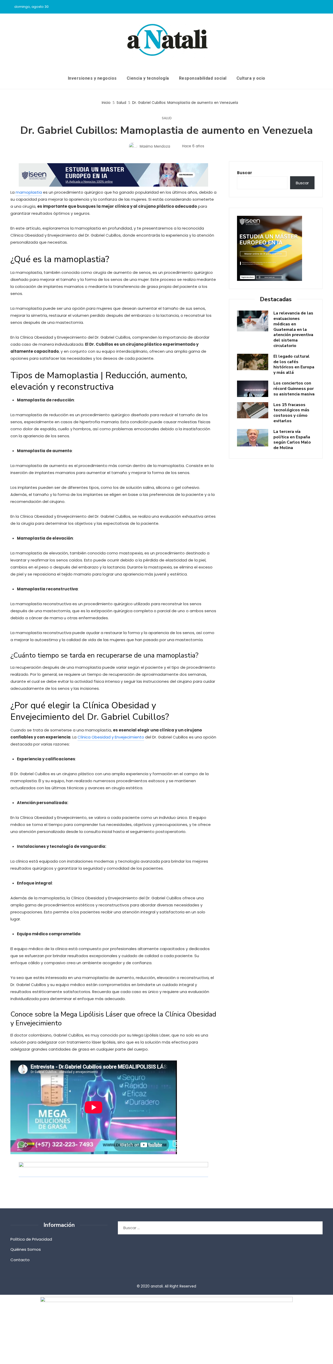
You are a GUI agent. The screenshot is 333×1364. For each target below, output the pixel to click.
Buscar (244, 172)
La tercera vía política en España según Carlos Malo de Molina (292, 440)
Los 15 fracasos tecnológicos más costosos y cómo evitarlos (291, 413)
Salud (166, 118)
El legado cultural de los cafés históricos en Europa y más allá (293, 364)
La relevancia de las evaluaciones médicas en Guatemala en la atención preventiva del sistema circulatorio (293, 329)
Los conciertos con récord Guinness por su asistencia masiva (294, 388)
